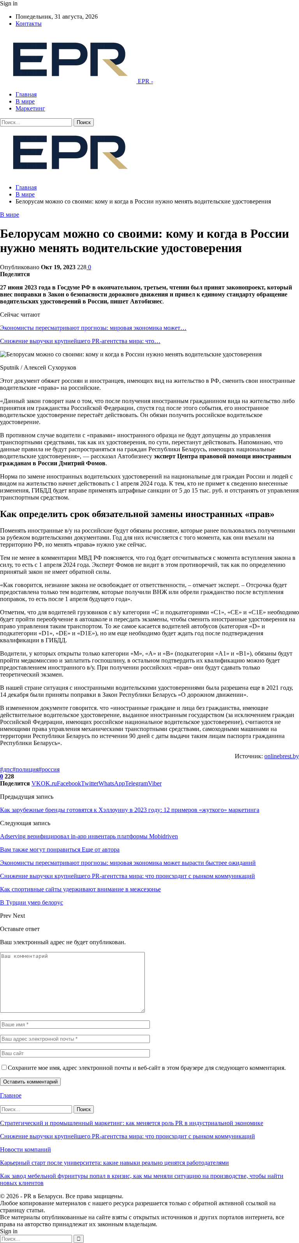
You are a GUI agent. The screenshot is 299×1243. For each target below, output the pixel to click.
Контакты (29, 23)
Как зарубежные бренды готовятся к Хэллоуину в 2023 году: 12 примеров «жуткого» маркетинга (129, 809)
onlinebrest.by (281, 756)
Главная (26, 94)
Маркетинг (30, 108)
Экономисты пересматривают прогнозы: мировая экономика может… (93, 327)
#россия (49, 769)
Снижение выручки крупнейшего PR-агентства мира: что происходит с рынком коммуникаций (127, 1136)
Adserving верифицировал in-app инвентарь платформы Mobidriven (89, 836)
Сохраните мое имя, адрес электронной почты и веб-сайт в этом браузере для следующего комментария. (147, 1067)
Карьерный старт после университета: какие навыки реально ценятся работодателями (114, 1162)
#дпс (6, 769)
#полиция (25, 769)
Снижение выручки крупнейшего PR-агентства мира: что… (80, 341)
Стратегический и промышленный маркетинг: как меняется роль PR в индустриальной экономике (131, 1123)
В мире (25, 101)
